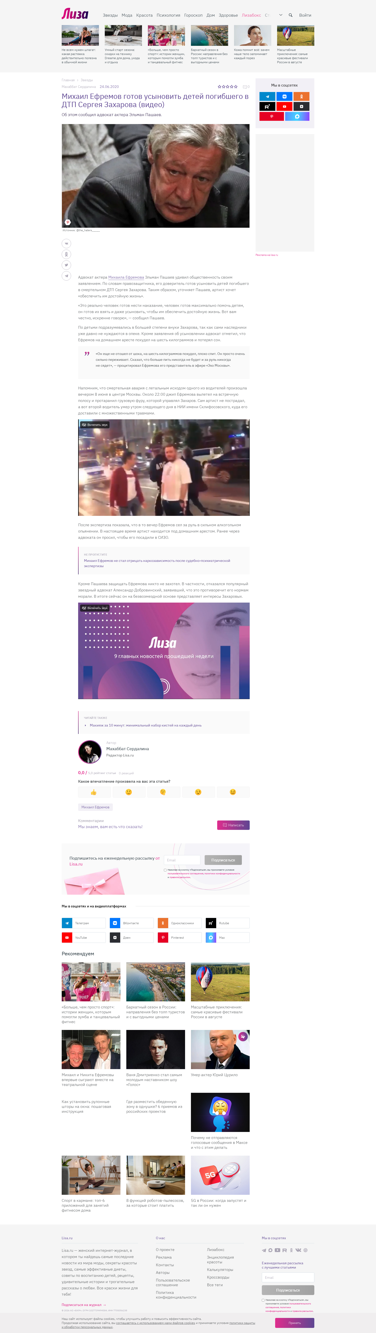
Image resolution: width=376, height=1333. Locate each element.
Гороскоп (193, 15)
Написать (236, 825)
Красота (144, 15)
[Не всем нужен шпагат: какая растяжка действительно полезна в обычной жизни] (80, 35)
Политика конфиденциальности (176, 1295)
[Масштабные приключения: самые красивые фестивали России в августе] (295, 35)
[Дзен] (301, 106)
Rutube (224, 923)
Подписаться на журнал (81, 1304)
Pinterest (177, 938)
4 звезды (232, 86)
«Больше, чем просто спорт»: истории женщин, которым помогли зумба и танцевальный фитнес (166, 56)
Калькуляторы (220, 1269)
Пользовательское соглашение (173, 1282)
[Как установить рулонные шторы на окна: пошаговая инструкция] (91, 1094)
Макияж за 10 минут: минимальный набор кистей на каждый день (146, 725)
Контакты (165, 1264)
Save (68, 222)
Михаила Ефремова (126, 277)
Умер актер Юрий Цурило (214, 1074)
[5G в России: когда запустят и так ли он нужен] (220, 1175)
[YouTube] (284, 106)
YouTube (81, 938)
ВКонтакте (131, 923)
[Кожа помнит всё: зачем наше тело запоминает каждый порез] (252, 35)
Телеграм (82, 923)
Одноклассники (182, 923)
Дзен (126, 938)
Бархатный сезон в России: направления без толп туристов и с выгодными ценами (209, 56)
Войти (305, 15)
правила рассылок (180, 877)
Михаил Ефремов (95, 807)
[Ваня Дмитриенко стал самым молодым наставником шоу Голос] (155, 1049)
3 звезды (228, 86)
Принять (295, 1323)
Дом (211, 15)
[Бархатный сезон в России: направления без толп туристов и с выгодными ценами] (209, 35)
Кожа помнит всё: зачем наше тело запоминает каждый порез (251, 54)
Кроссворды (218, 1277)
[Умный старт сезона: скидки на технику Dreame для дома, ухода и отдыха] (123, 35)
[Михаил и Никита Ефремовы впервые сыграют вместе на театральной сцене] (91, 1049)
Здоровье (228, 15)
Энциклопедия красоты (220, 1259)
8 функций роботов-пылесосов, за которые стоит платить (155, 1203)
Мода (127, 15)
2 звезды (224, 86)
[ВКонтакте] (284, 96)
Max (222, 938)
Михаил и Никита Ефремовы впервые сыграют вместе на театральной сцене (88, 1079)
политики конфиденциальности (222, 873)
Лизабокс (251, 15)
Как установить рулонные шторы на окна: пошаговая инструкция (86, 1106)
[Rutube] (267, 106)
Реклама (164, 1257)
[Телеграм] (267, 96)
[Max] (297, 116)
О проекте (165, 1249)
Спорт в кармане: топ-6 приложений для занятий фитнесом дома (85, 1205)
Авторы (163, 1272)
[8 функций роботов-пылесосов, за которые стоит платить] (155, 1175)
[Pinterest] (271, 116)
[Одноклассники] (301, 96)
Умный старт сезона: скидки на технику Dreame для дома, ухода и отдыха (122, 56)
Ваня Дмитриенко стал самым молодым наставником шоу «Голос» (154, 1079)
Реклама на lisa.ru (267, 255)
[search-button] (290, 15)
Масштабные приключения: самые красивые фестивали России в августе (292, 56)
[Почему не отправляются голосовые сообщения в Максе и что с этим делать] (220, 1112)
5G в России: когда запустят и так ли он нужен (218, 1203)
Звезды (110, 15)
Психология (168, 15)
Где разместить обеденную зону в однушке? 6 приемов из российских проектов (154, 1106)
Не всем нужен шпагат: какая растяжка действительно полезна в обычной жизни (79, 56)
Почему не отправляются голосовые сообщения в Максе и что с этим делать (219, 1142)
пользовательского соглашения (185, 873)
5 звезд (236, 86)
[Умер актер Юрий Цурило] (220, 1049)
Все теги (215, 1284)
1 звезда (220, 86)
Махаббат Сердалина (79, 86)
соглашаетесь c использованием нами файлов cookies (155, 1323)
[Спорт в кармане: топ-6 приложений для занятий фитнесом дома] (91, 1175)
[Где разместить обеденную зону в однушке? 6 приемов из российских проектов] (155, 1094)
